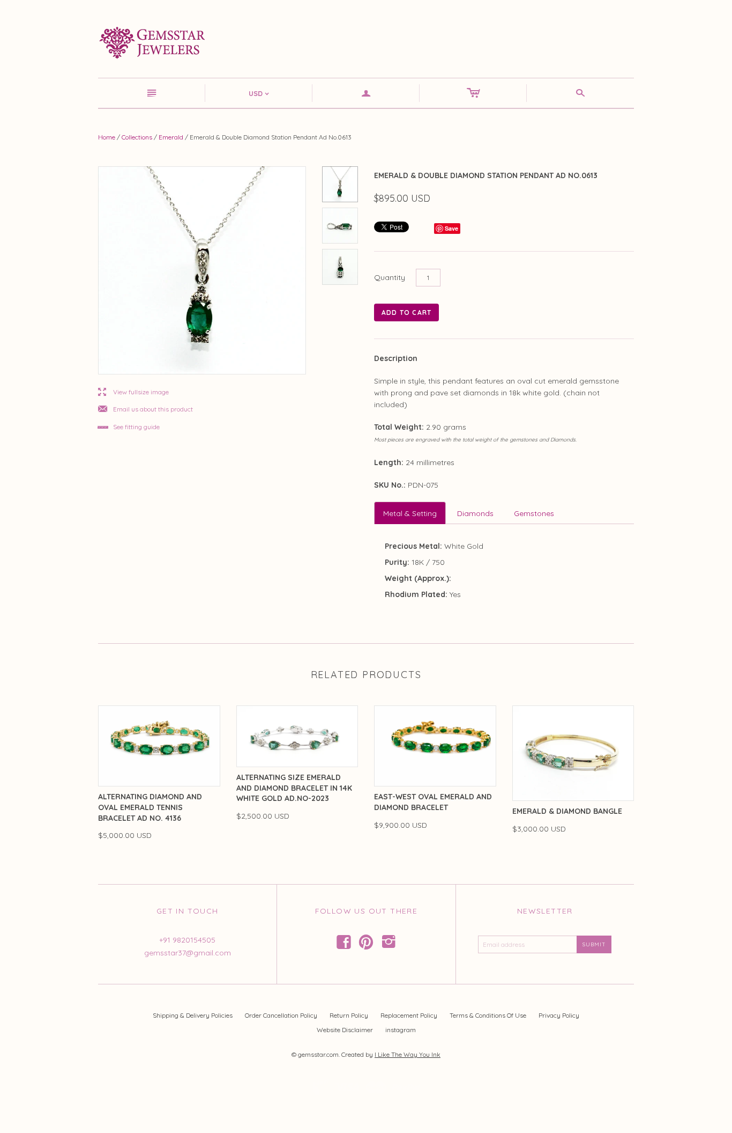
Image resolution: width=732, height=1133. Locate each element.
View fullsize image (133, 392)
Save (451, 228)
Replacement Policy (408, 1015)
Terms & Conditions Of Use (488, 1015)
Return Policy (349, 1015)
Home (106, 137)
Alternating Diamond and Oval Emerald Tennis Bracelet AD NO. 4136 (150, 807)
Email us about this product (145, 409)
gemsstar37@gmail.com (187, 953)
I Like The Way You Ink (407, 1054)
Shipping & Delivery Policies (193, 1015)
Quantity (389, 277)
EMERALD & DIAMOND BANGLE (567, 811)
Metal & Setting (410, 513)
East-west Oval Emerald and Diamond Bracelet (433, 802)
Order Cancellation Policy (281, 1015)
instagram (400, 1030)
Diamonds (475, 513)
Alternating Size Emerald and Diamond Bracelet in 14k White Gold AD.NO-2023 (294, 787)
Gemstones (534, 513)
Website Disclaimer (345, 1030)
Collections (137, 137)
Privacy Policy (559, 1015)
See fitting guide (129, 427)
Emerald (171, 137)
